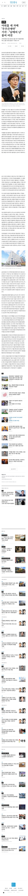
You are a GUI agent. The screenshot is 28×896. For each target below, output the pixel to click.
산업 (8, 6)
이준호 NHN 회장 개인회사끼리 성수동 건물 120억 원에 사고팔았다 (17, 436)
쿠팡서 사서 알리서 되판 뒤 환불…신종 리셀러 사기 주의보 (15, 402)
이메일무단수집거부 (14, 890)
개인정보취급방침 (6, 890)
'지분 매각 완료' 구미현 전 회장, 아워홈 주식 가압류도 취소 (9, 603)
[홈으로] (13, 885)
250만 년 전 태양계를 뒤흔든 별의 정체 (10, 807)
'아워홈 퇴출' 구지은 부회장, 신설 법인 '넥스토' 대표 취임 (17, 452)
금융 (11, 6)
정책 (17, 6)
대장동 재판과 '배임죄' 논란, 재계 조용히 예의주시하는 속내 (10, 584)
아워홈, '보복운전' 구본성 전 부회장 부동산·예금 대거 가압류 (9, 710)
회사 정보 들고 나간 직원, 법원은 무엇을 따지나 (10, 838)
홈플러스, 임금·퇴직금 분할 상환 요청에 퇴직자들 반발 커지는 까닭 (10, 816)
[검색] (5, 2)
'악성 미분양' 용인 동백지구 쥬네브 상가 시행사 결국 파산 (16, 445)
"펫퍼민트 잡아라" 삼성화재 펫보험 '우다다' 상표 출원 (16, 410)
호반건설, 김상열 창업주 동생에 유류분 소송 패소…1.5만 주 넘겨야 (9, 827)
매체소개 (6, 888)
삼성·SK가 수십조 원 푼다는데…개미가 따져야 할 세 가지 (10, 848)
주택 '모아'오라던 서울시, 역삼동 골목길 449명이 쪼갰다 (17, 393)
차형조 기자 (4, 43)
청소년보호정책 (20, 890)
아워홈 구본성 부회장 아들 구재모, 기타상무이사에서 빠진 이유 (10, 740)
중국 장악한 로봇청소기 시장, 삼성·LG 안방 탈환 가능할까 (10, 764)
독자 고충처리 (20, 888)
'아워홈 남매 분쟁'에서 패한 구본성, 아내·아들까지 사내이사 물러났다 (9, 679)
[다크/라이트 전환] (3, 2)
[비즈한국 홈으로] (13, 2)
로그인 (24, 2)
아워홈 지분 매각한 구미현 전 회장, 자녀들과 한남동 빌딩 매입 (9, 593)
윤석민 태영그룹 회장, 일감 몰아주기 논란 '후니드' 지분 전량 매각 (17, 428)
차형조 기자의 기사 (5, 488)
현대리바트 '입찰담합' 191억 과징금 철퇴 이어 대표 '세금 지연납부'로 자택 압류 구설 (16, 377)
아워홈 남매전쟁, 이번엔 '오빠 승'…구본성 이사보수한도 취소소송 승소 (9, 623)
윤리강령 (10, 888)
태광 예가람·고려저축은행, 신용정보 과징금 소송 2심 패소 (9, 784)
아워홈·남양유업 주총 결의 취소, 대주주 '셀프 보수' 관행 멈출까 (10, 611)
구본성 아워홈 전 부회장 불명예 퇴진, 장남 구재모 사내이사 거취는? (9, 721)
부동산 (14, 6)
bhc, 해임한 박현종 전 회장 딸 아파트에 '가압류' (16, 385)
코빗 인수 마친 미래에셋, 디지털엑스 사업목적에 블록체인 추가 (10, 796)
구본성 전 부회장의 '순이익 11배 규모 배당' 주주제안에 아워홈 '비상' (9, 644)
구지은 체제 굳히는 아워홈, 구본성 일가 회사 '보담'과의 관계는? (10, 689)
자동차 (26, 6)
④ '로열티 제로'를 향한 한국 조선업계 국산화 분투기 (8, 755)
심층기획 (5, 6)
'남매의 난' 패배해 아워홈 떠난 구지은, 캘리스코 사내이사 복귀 (9, 634)
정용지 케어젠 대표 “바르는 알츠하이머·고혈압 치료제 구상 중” (9, 774)
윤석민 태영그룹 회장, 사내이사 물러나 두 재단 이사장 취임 (16, 460)
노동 (20, 6)
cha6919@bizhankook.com (7, 479)
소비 (22, 6)
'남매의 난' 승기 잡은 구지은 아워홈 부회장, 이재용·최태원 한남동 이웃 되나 (9, 699)
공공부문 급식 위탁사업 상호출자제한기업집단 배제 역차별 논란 (8, 731)
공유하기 (14, 469)
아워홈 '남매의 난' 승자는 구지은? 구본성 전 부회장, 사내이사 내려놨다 (10, 656)
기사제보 (15, 888)
